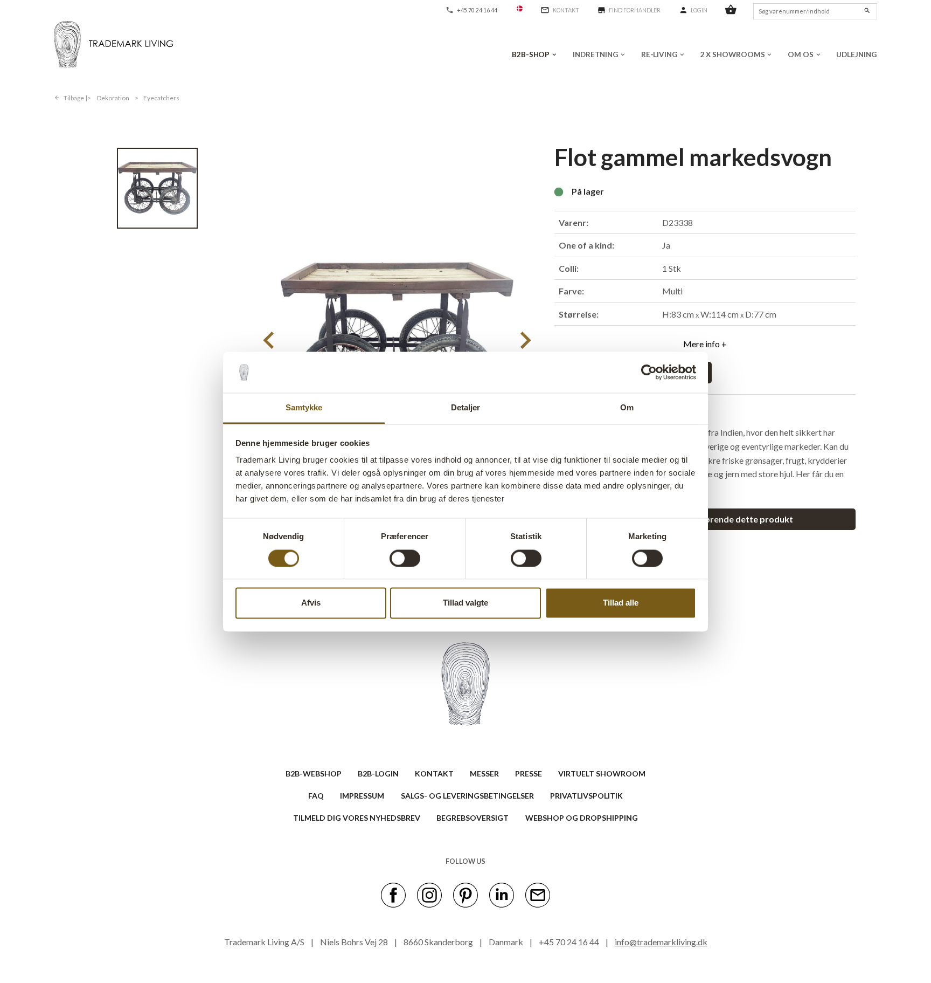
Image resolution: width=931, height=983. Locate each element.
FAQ (316, 795)
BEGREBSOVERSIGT (472, 817)
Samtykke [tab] (304, 408)
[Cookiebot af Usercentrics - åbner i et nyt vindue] (649, 372)
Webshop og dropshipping (581, 817)
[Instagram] (429, 894)
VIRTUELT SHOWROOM (601, 773)
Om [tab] (627, 408)
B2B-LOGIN (378, 773)
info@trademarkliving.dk (661, 942)
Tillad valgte (465, 603)
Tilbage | (75, 98)
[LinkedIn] (501, 894)
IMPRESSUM (362, 795)
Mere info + (705, 344)
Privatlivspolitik (586, 795)
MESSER (484, 773)
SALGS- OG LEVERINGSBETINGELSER (467, 795)
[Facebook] (393, 894)
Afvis (311, 603)
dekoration (113, 98)
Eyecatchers (161, 98)
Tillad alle (620, 603)
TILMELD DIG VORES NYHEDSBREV (356, 817)
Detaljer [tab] (466, 408)
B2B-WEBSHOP (314, 773)
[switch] (405, 558)
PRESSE (528, 773)
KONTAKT (434, 773)
